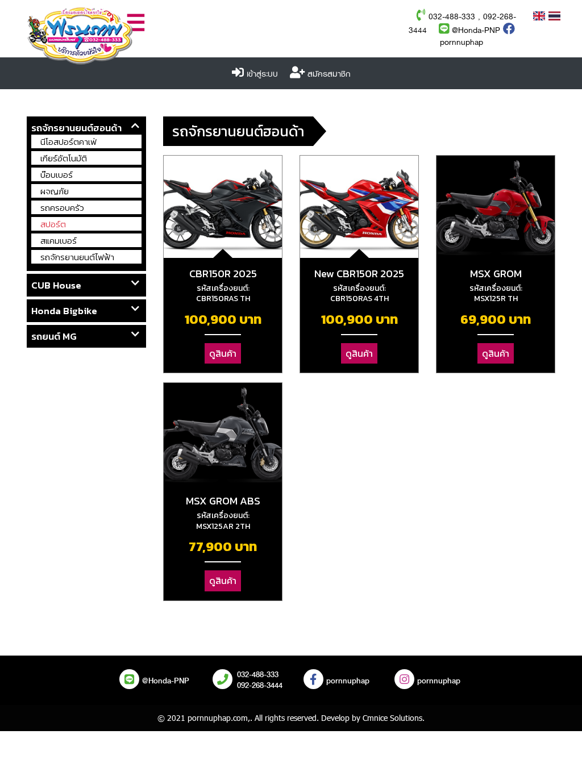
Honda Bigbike (64, 310)
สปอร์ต (53, 224)
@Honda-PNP (474, 30)
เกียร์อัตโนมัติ (63, 158)
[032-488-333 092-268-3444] (222, 681)
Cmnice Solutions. (394, 718)
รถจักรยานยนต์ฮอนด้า (76, 127)
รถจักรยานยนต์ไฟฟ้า (77, 257)
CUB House (56, 285)
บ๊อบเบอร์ (56, 174)
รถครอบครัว (62, 207)
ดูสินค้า (222, 353)
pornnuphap (461, 42)
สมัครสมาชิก (329, 74)
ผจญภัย (54, 191)
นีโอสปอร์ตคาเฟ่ (68, 141)
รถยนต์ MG (54, 336)
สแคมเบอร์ (58, 240)
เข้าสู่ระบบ (262, 74)
